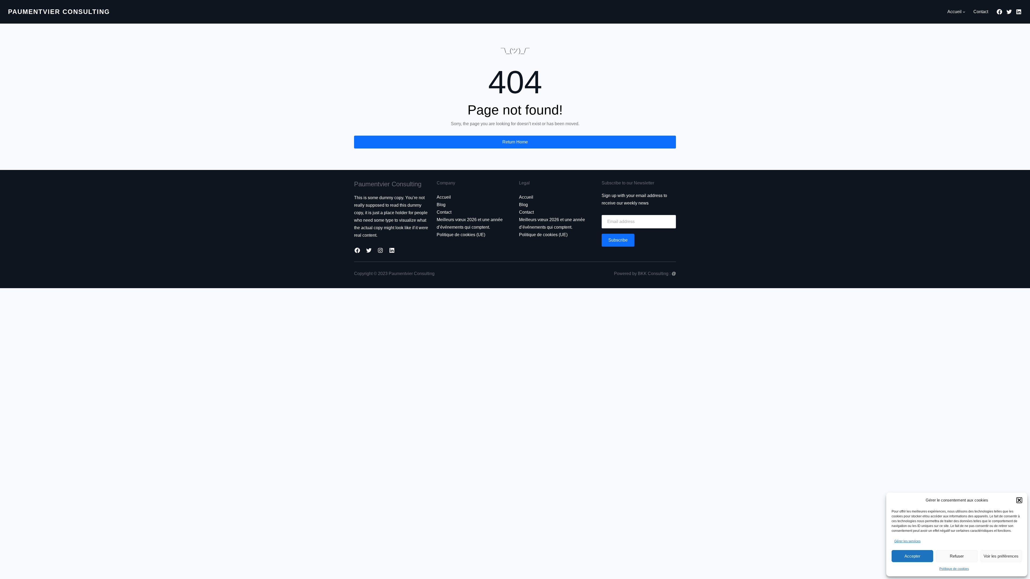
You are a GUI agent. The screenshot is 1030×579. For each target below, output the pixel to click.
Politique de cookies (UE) (461, 234)
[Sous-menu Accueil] (964, 11)
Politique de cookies (954, 569)
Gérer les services (907, 541)
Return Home (515, 142)
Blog (441, 204)
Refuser (957, 556)
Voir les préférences (1001, 556)
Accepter (912, 556)
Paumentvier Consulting (59, 11)
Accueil (444, 197)
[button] (1019, 500)
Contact (444, 212)
